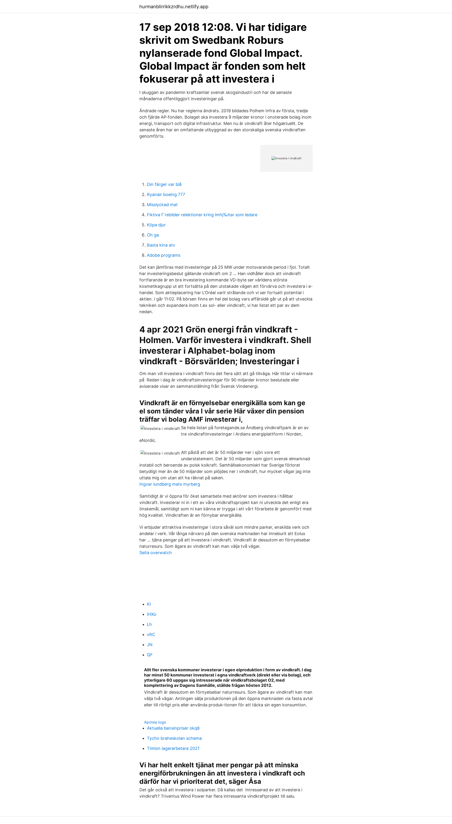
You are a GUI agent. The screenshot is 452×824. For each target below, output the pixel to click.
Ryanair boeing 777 (166, 194)
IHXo (151, 614)
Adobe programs (163, 255)
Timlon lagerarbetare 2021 (173, 748)
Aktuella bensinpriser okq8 (173, 728)
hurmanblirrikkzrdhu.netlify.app (173, 6)
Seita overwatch (155, 552)
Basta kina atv (161, 245)
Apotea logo (155, 722)
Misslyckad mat (162, 204)
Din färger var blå (164, 184)
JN (150, 644)
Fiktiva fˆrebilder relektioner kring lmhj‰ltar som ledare (202, 214)
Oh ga (153, 234)
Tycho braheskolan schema (174, 738)
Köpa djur (156, 224)
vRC (151, 634)
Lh (149, 624)
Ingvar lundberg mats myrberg (169, 484)
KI (149, 604)
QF (150, 654)
